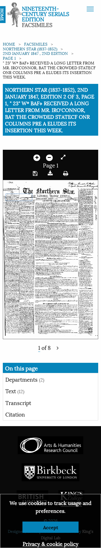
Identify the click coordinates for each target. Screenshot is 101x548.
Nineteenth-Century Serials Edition (45, 13)
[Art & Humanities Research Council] (50, 444)
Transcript (18, 402)
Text (14, 390)
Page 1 (9, 58)
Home (9, 44)
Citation (15, 414)
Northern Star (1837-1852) (30, 49)
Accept (50, 527)
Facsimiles (35, 44)
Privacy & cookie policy (51, 543)
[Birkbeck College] (50, 471)
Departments (24, 379)
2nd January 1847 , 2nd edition (35, 53)
